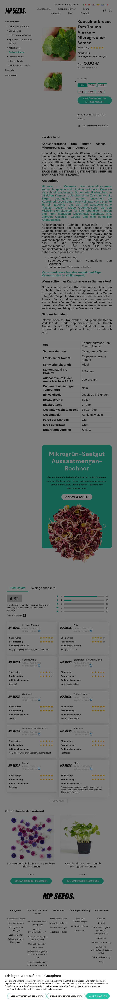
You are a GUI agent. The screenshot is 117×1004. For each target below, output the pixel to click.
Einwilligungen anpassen (66, 996)
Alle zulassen (98, 996)
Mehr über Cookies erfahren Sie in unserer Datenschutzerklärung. (34, 989)
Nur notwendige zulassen (27, 996)
